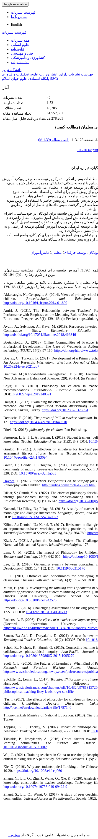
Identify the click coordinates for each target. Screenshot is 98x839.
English (16, 24)
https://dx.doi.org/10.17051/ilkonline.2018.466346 (39, 335)
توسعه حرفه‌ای (75, 252)
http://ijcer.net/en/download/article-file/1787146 (37, 707)
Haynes (8, 481)
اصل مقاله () (53, 140)
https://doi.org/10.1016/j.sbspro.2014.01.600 (35, 303)
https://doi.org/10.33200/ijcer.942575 (30, 600)
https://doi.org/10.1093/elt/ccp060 (38, 771)
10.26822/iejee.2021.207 (21, 366)
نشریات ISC (20, 62)
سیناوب (14, 835)
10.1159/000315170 (70, 568)
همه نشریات (20, 40)
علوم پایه (17, 49)
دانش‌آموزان (40, 252)
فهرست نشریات (23, 12)
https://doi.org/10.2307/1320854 (65, 410)
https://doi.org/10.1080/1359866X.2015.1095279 (38, 656)
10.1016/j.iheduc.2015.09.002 (25, 747)
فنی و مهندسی (22, 53)
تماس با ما (19, 17)
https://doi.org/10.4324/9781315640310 (38, 422)
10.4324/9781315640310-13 (46, 612)
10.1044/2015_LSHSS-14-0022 (35, 517)
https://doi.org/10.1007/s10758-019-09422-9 (35, 787)
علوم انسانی (20, 45)
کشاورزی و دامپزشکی (28, 58)
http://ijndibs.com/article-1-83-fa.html (68, 485)
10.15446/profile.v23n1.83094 (25, 457)
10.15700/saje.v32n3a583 (37, 473)
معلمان (56, 252)
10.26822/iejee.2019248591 (31, 394)
